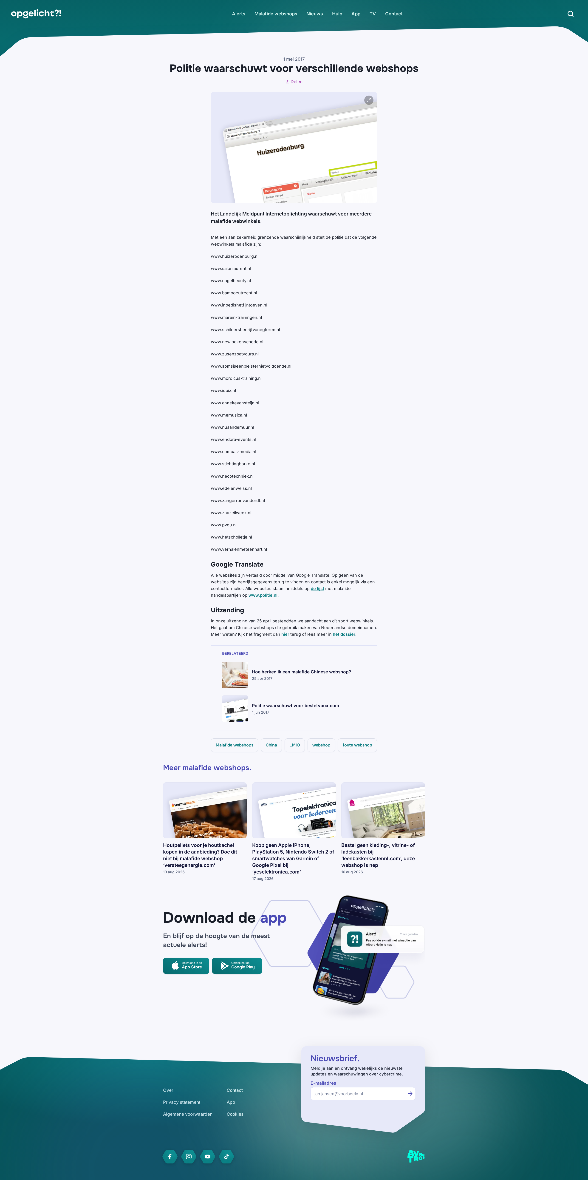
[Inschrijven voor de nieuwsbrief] (410, 1093)
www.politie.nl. (264, 595)
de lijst (317, 588)
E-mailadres (323, 1083)
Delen (296, 81)
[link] (36, 14)
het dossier (344, 634)
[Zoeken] (570, 13)
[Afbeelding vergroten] (368, 100)
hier (285, 634)
